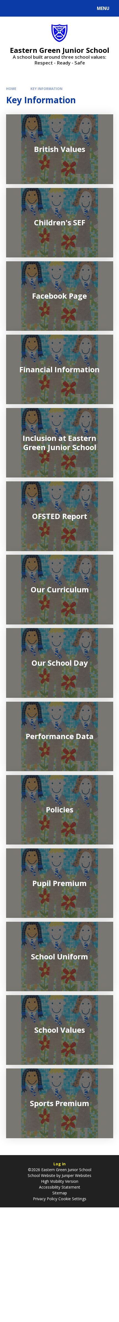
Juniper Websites (76, 1175)
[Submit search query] (69, 7)
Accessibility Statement (59, 1187)
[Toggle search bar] (11, 8)
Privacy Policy (45, 1198)
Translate (47, 9)
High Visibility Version (59, 1181)
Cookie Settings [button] (72, 1198)
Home (11, 88)
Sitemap (59, 1193)
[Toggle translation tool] (25, 8)
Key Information (46, 88)
